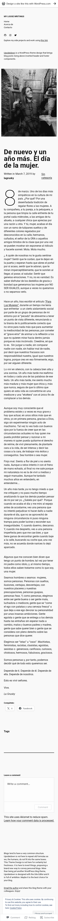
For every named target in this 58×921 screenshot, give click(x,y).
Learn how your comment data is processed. (29, 820)
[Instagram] (10, 35)
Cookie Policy (16, 908)
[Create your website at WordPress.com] (29, 3)
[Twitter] (15, 35)
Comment (43, 807)
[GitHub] (5, 35)
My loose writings (14, 16)
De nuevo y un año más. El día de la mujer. (27, 159)
